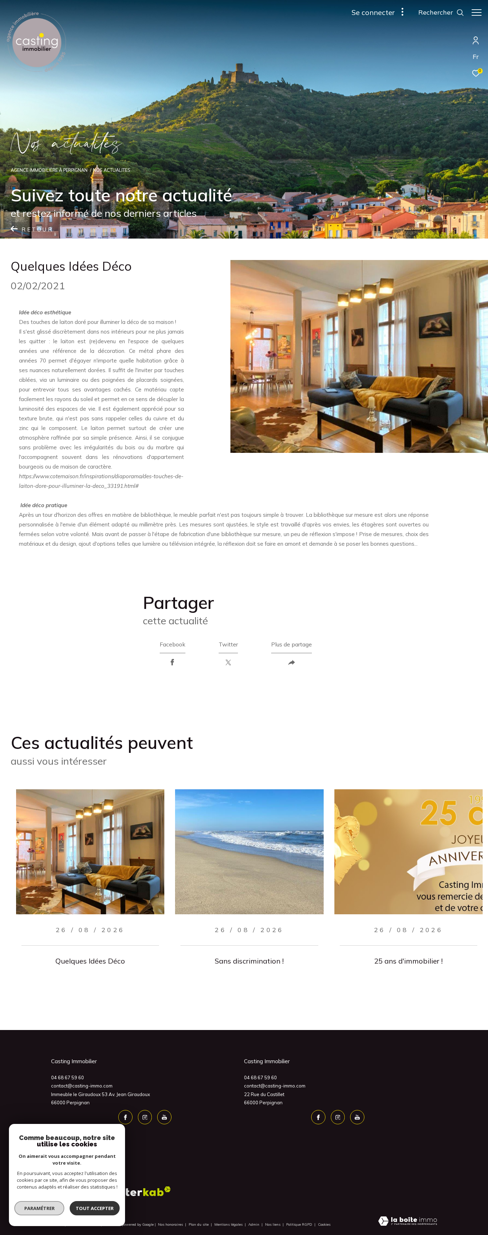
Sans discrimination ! (249, 960)
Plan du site (199, 1224)
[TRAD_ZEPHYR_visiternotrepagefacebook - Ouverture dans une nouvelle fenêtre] (125, 1117)
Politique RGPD (299, 1224)
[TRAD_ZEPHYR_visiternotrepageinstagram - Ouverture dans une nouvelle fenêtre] (145, 1117)
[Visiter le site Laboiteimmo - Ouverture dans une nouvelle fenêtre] (407, 1221)
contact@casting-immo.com (82, 1086)
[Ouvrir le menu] (476, 12)
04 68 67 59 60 (67, 1077)
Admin (254, 1224)
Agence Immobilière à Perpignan (49, 170)
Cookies (324, 1224)
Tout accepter (95, 1208)
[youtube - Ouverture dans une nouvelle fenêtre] (164, 1117)
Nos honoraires (171, 1224)
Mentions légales (229, 1224)
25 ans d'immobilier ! (408, 960)
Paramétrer (39, 1208)
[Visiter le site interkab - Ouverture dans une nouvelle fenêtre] (143, 1191)
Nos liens (273, 1224)
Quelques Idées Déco (90, 960)
